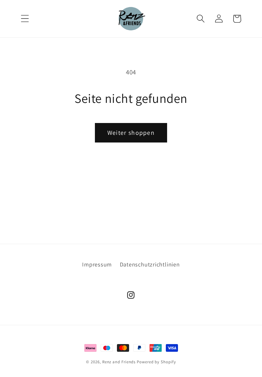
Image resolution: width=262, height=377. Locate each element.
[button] (25, 19)
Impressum (97, 264)
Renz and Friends (119, 362)
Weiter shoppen (131, 132)
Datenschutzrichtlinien (150, 264)
